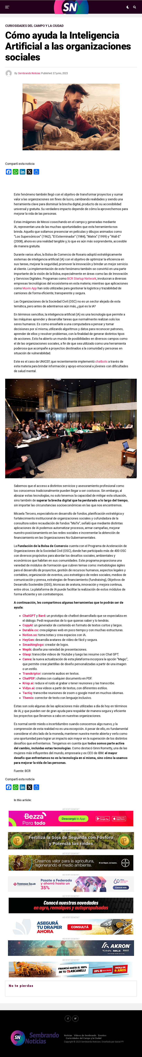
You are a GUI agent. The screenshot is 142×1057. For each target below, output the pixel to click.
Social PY (119, 1042)
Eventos (102, 1035)
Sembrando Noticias (29, 73)
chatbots (101, 361)
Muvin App (30, 288)
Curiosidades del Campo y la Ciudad (83, 1038)
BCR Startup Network (81, 278)
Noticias (68, 1035)
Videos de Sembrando (85, 1035)
